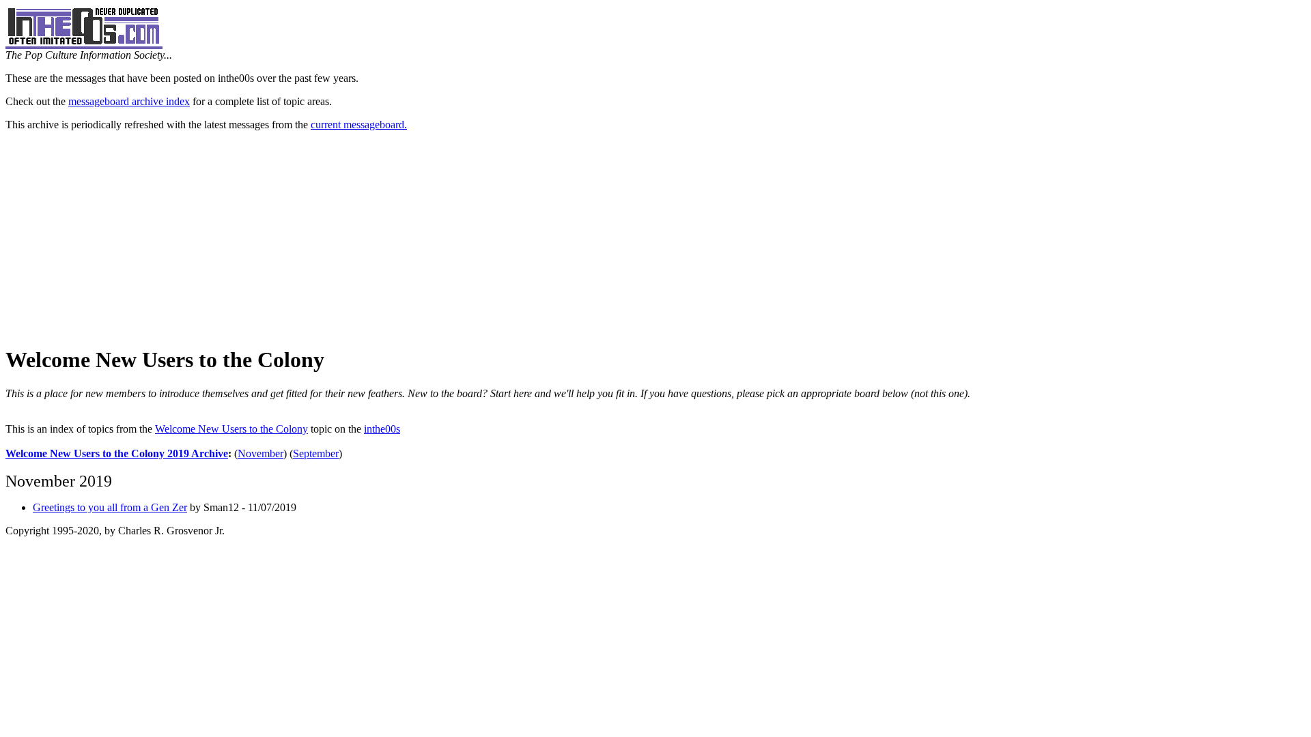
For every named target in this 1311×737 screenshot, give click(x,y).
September (316, 453)
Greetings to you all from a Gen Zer (110, 507)
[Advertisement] (655, 237)
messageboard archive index (129, 101)
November (260, 453)
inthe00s (382, 429)
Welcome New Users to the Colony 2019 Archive (116, 453)
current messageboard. (359, 124)
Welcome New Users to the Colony (231, 429)
